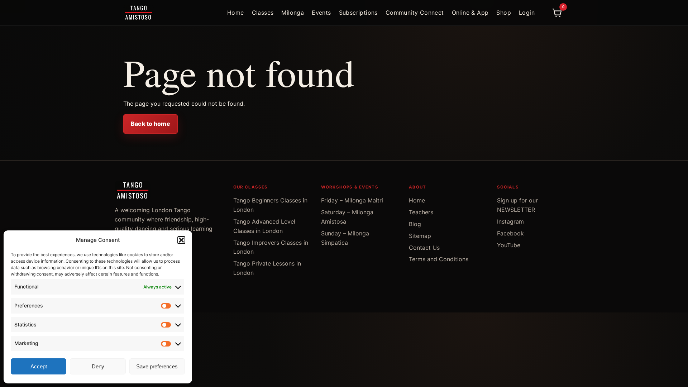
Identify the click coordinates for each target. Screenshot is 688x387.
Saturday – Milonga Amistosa (347, 217)
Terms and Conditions (438, 259)
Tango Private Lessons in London (267, 268)
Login (527, 12)
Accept (38, 366)
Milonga (292, 12)
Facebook (510, 233)
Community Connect (415, 12)
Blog (415, 224)
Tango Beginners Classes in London (270, 205)
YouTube (508, 245)
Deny (98, 366)
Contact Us (424, 247)
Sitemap (420, 235)
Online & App (470, 12)
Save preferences (157, 366)
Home (235, 12)
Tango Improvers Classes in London (270, 247)
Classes (263, 12)
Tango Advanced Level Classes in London (264, 226)
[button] (181, 240)
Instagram (510, 221)
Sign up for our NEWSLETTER (517, 205)
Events (321, 12)
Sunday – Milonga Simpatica (345, 238)
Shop (503, 12)
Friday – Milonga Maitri (352, 200)
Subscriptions (358, 12)
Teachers (421, 212)
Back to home (150, 123)
